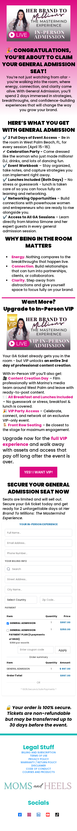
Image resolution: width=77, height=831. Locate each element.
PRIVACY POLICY (38, 759)
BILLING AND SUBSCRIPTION (38, 752)
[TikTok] (57, 814)
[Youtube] (47, 814)
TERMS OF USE (38, 755)
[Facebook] (20, 814)
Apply (63, 650)
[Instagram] (29, 814)
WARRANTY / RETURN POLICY (39, 762)
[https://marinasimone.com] (38, 786)
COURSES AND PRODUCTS (38, 772)
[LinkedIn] (38, 814)
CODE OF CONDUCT (38, 769)
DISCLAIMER (38, 765)
